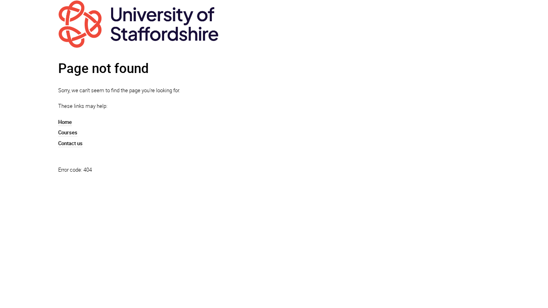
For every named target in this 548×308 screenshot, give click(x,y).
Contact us (70, 143)
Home (65, 122)
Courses (67, 132)
